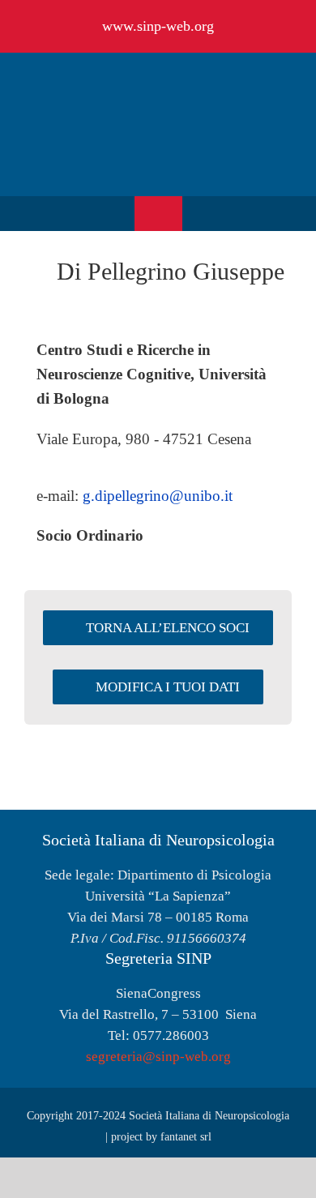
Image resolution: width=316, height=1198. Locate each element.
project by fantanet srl (161, 1137)
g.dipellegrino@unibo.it (158, 495)
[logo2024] (158, 80)
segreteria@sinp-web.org (158, 1056)
